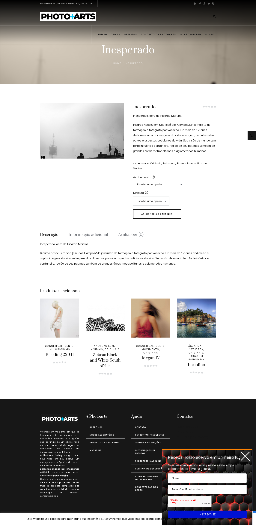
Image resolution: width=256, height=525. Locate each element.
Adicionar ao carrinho (157, 214)
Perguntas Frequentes (150, 435)
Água (192, 345)
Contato (140, 427)
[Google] (204, 4)
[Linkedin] (195, 4)
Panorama (196, 359)
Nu (51, 349)
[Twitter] (209, 4)
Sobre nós (96, 427)
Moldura (138, 193)
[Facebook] (200, 4)
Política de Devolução (149, 469)
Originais (155, 163)
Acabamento (141, 177)
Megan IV (151, 358)
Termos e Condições (148, 443)
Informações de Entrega (145, 452)
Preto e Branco (186, 163)
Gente (69, 345)
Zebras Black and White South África (105, 360)
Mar (200, 345)
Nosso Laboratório (102, 435)
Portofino (196, 364)
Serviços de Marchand (104, 443)
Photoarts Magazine (148, 461)
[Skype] (213, 4)
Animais (97, 349)
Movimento (150, 349)
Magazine (96, 450)
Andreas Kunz (105, 345)
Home (117, 63)
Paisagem (169, 163)
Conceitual (54, 345)
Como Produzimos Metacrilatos (147, 478)
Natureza (196, 349)
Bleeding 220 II (60, 354)
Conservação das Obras (146, 488)
